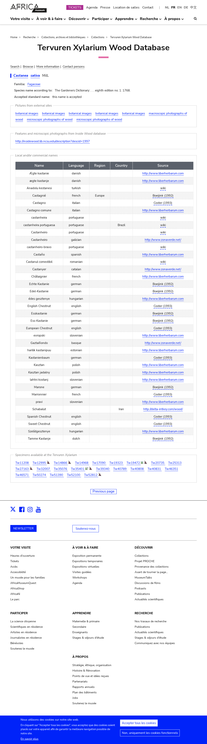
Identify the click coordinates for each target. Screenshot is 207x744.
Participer (19, 613)
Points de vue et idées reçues (90, 676)
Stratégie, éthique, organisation (91, 665)
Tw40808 (137, 469)
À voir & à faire (85, 548)
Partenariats (80, 681)
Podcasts (140, 588)
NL (167, 7)
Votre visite (20, 548)
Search (15, 67)
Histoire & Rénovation (86, 671)
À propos (80, 657)
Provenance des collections (152, 567)
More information (47, 67)
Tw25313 (175, 463)
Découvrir (144, 548)
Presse (105, 7)
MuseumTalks (143, 577)
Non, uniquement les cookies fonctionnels (150, 733)
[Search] (195, 19)
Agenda (91, 7)
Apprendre (81, 613)
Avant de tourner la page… (151, 572)
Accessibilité (18, 572)
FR (173, 7)
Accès (14, 567)
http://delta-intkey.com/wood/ (163, 409)
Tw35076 (61, 469)
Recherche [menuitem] (149, 20)
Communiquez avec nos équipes (155, 643)
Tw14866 (61, 463)
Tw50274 (40, 475)
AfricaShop (17, 588)
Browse (28, 67)
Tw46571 (22, 475)
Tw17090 (99, 463)
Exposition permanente (86, 556)
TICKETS (74, 7)
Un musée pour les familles (27, 577)
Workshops (79, 577)
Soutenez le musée (22, 649)
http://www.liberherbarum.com (163, 173)
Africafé (15, 594)
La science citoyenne (23, 621)
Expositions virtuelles (85, 567)
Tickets (14, 561)
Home (13, 37)
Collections (97, 37)
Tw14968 (82, 463)
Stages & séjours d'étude (88, 638)
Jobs (75, 698)
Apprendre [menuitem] (124, 20)
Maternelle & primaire (85, 621)
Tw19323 (116, 463)
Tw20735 (158, 463)
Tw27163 (22, 469)
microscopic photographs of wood (50, 119)
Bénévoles (16, 643)
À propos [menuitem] (172, 20)
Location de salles (126, 7)
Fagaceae (33, 84)
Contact (147, 7)
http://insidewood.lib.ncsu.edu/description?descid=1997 (52, 141)
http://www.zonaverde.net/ (163, 240)
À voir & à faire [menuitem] (49, 20)
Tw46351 (171, 469)
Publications (142, 594)
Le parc (14, 599)
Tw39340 (103, 469)
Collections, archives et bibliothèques (63, 37)
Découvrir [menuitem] (77, 20)
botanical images (26, 113)
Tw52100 (74, 475)
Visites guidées (81, 572)
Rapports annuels (83, 687)
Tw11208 (22, 463)
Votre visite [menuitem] (20, 20)
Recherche (29, 37)
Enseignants (80, 632)
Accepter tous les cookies (139, 723)
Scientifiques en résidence (26, 627)
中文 (193, 7)
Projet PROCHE (144, 561)
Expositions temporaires (87, 561)
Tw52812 (91, 475)
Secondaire (79, 627)
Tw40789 (120, 469)
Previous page (103, 491)
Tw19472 (134, 463)
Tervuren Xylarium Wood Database (131, 37)
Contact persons (73, 67)
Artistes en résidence (23, 632)
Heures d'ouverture (22, 556)
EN (179, 7)
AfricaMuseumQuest (23, 583)
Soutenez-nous (86, 529)
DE (186, 7)
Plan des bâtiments (84, 692)
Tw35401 (78, 469)
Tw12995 (40, 463)
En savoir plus (29, 738)
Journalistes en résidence (26, 638)
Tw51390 (57, 475)
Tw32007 (44, 469)
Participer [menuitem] (100, 20)
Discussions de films (148, 583)
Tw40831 (155, 469)
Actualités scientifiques (149, 599)
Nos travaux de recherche (150, 621)
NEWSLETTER (23, 528)
